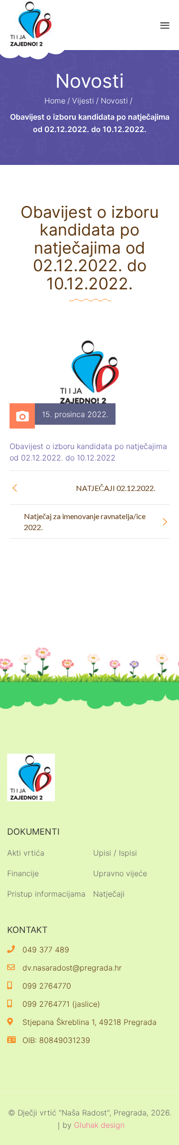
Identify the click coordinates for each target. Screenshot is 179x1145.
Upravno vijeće (120, 873)
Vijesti (83, 100)
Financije (23, 873)
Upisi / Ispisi (115, 853)
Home (54, 100)
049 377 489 (45, 949)
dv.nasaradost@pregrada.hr (72, 967)
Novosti (114, 100)
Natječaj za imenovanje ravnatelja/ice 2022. (85, 521)
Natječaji (109, 894)
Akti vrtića (25, 853)
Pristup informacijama (46, 894)
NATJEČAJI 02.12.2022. (115, 487)
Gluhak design (99, 1125)
